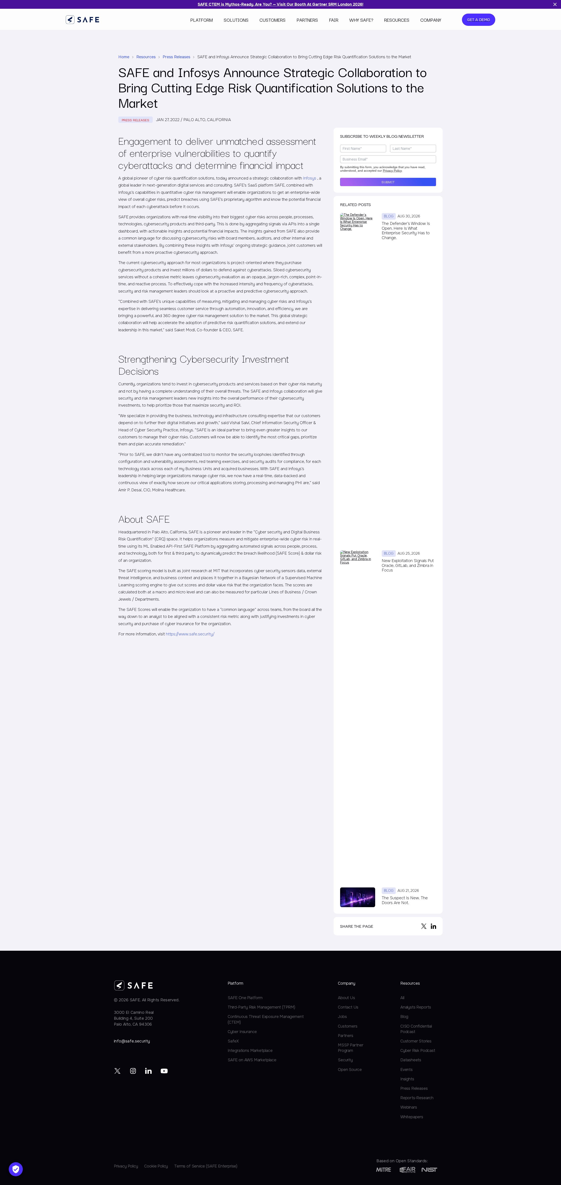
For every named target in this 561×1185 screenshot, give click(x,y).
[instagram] (133, 1070)
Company (430, 19)
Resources (396, 19)
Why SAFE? (361, 19)
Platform (201, 19)
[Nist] (429, 1170)
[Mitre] (384, 1170)
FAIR (333, 19)
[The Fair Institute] (407, 1170)
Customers (272, 19)
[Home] (82, 19)
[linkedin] (148, 1070)
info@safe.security (132, 1041)
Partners (307, 19)
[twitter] (117, 1070)
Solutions (236, 19)
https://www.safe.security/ (190, 634)
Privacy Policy (392, 170)
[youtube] (164, 1070)
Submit (388, 181)
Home (123, 57)
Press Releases (176, 57)
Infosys (310, 178)
